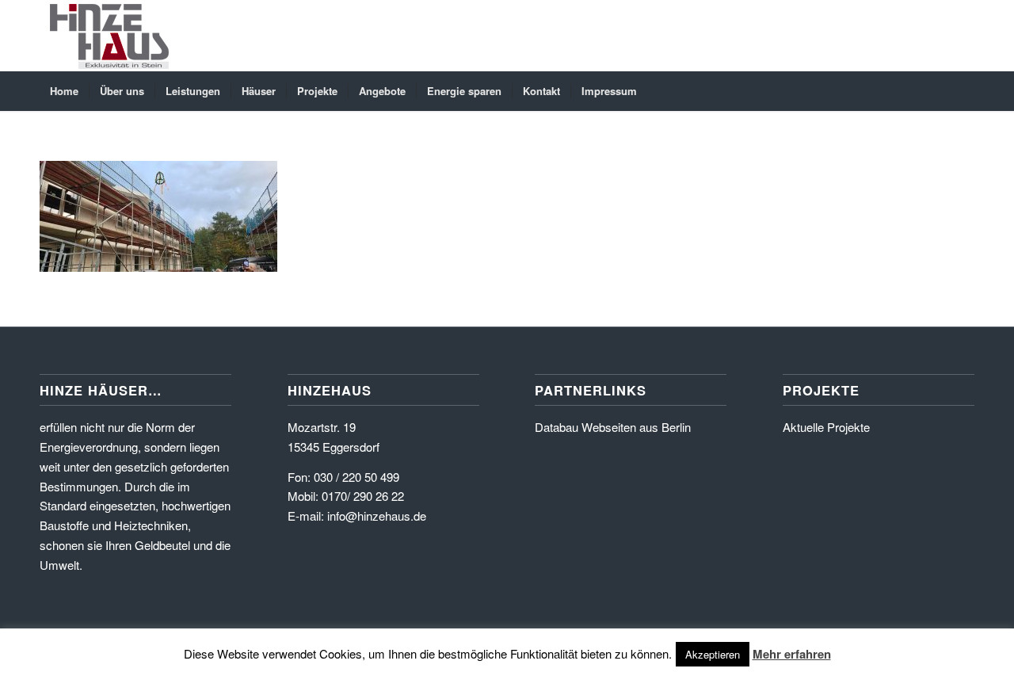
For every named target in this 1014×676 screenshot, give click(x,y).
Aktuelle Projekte (826, 426)
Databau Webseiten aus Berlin (613, 426)
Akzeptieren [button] (712, 654)
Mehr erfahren (792, 654)
